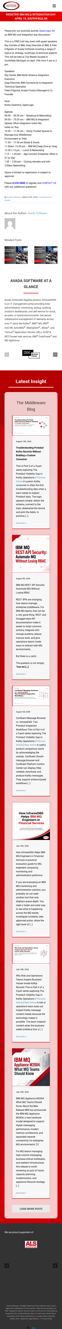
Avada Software (14, 197)
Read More (20, 523)
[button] (7, 255)
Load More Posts (31, 1208)
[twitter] (28, 1328)
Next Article (30, 744)
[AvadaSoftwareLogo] (11, 2)
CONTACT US (49, 183)
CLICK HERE (18, 183)
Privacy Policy (46, 1318)
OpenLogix (45, 30)
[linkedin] (34, 1328)
